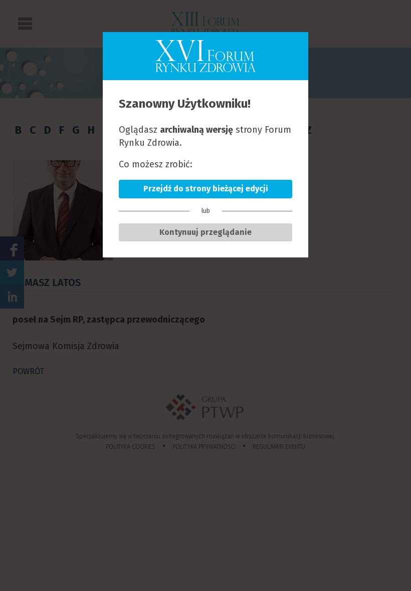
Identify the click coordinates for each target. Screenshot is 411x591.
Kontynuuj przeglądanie (205, 232)
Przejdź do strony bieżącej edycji (205, 188)
